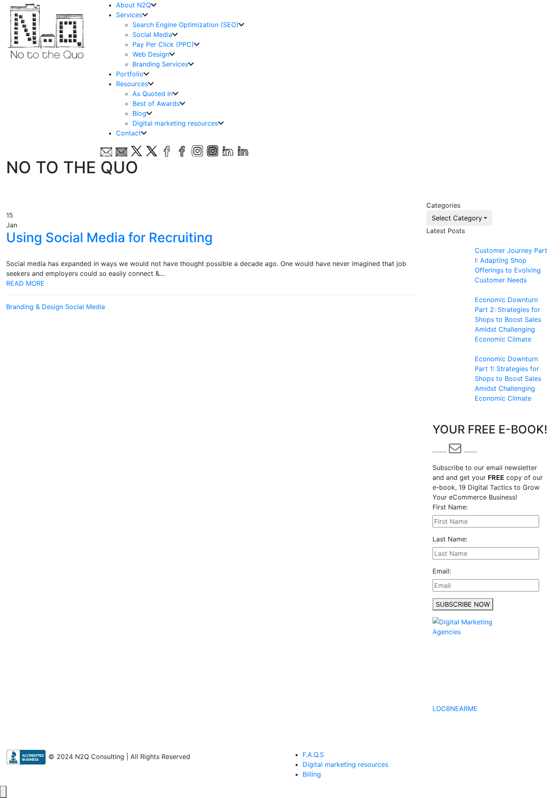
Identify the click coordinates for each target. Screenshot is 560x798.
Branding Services (160, 64)
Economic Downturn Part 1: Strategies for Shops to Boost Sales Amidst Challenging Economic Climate (508, 378)
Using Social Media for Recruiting (109, 237)
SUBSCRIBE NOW (463, 604)
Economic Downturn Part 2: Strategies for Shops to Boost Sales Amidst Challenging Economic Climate (508, 319)
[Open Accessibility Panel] (3, 792)
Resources (132, 84)
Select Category (457, 218)
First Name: (450, 507)
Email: (442, 571)
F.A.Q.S (313, 754)
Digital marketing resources (175, 123)
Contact (128, 133)
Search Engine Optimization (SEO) (185, 25)
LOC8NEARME (455, 708)
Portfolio (129, 74)
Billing (312, 774)
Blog (139, 113)
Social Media (152, 34)
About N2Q (133, 5)
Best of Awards (156, 103)
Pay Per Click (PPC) (163, 44)
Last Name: (450, 539)
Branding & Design (34, 307)
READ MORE (25, 283)
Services (129, 15)
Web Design (150, 54)
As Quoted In (152, 93)
